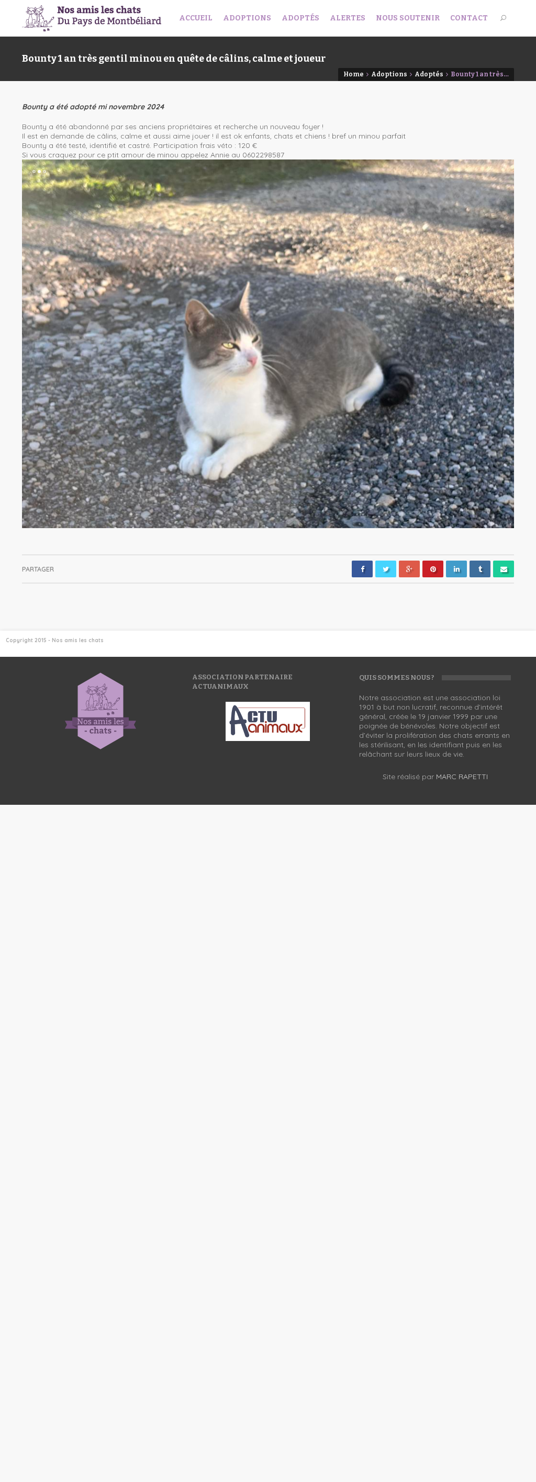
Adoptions (247, 18)
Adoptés (300, 18)
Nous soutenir (408, 18)
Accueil (196, 18)
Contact (469, 18)
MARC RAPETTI (462, 776)
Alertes (347, 18)
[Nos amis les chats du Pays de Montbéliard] (91, 18)
